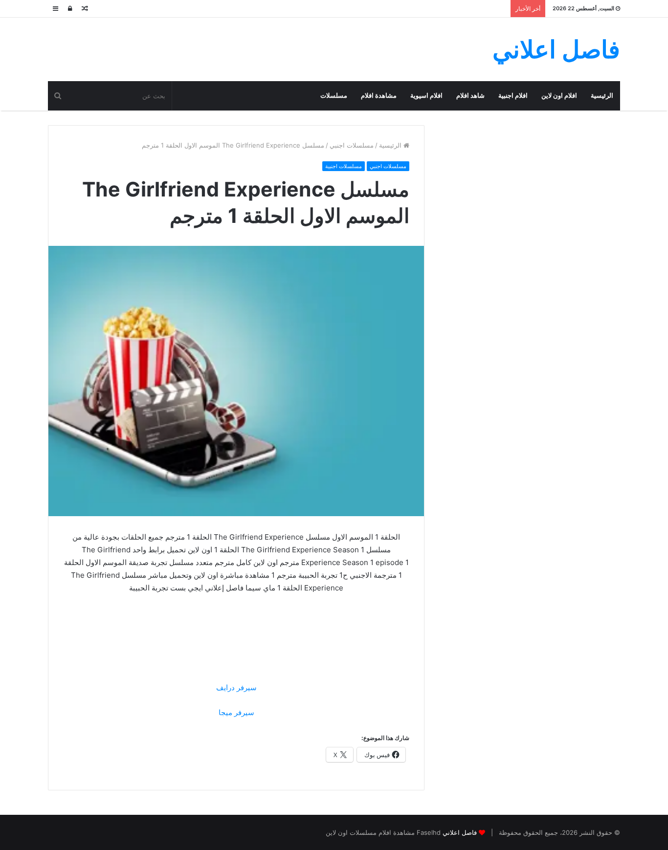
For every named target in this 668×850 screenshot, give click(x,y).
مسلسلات (333, 95)
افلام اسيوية (426, 95)
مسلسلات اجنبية (343, 166)
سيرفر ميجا (236, 712)
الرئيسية (602, 95)
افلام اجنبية (513, 95)
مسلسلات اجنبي (352, 145)
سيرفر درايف (236, 687)
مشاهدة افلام (379, 95)
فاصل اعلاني (460, 832)
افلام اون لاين (559, 95)
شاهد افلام (470, 95)
